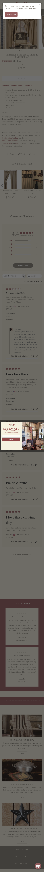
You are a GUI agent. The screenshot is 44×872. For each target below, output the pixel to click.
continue (11, 439)
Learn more (11, 14)
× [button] (39, 4)
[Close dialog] (42, 424)
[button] (38, 866)
